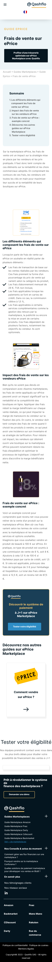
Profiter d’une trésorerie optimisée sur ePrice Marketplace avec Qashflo (26, 55)
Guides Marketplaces (25, 71)
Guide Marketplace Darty (16, 830)
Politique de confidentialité (15, 945)
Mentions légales (26, 948)
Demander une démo (19, 794)
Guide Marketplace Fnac (15, 826)
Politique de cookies (38, 945)
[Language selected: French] (26, 12)
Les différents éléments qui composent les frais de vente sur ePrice (25, 103)
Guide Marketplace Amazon (17, 822)
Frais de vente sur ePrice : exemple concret (25, 119)
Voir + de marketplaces (15, 841)
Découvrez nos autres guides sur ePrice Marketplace (23, 128)
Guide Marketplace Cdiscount (18, 834)
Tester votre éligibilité (23, 135)
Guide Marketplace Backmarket (19, 838)
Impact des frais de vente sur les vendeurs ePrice (25, 112)
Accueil (7, 71)
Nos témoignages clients (17, 882)
